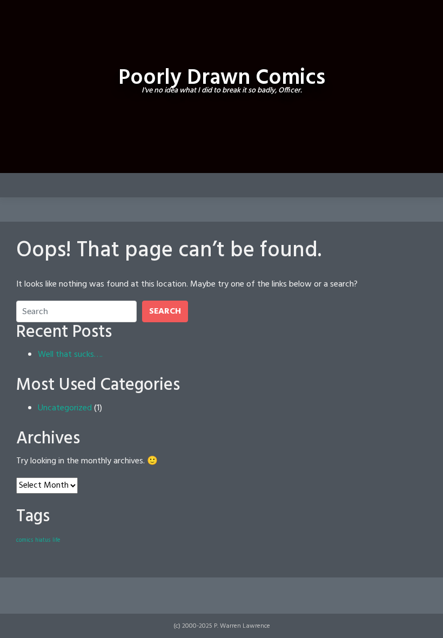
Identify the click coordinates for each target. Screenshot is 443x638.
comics (24, 540)
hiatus (42, 540)
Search (165, 311)
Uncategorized (65, 408)
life (56, 540)
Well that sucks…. (70, 355)
